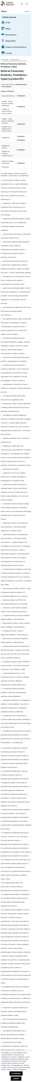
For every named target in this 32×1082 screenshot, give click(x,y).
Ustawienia (16, 1073)
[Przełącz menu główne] (27, 4)
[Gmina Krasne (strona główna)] (7, 3)
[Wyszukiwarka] (22, 4)
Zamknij (16, 1078)
